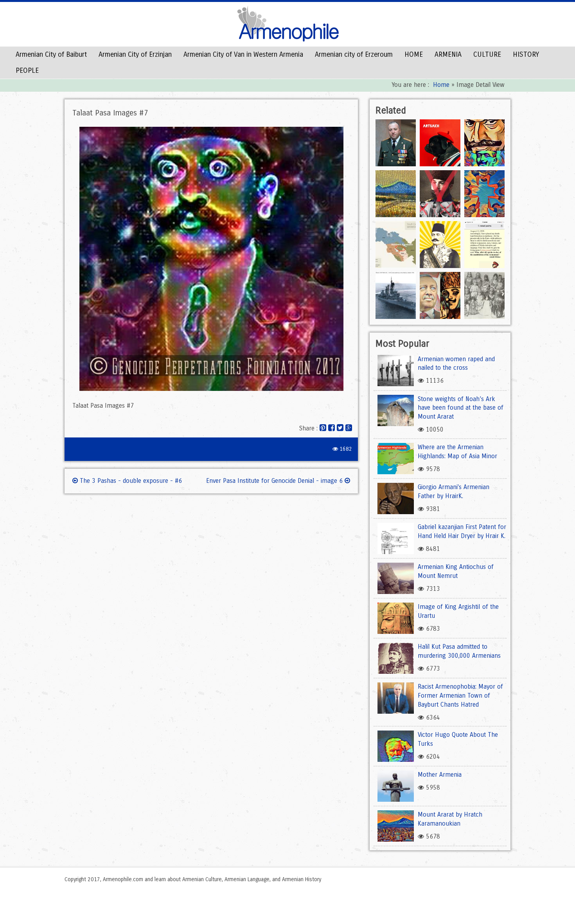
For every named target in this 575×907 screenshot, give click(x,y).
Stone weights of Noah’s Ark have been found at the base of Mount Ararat (460, 408)
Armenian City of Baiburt (51, 54)
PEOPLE (27, 70)
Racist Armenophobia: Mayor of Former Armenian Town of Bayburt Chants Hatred (460, 695)
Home (441, 84)
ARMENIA (448, 54)
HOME (413, 54)
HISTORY (526, 54)
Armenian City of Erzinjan (135, 54)
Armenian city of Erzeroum (354, 54)
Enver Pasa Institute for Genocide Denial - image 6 (275, 480)
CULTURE (487, 54)
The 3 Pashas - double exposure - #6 (130, 480)
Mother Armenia (440, 774)
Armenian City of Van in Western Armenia (243, 54)
